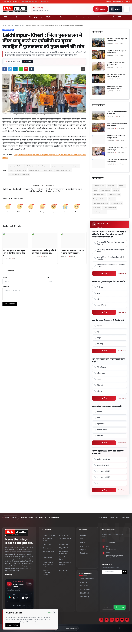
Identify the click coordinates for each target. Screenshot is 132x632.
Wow (76, 212)
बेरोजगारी (99, 412)
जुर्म (89, 17)
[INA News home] (14, 9)
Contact (127, 2)
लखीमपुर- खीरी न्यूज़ (19, 25)
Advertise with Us (118, 2)
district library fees (43, 166)
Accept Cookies (13, 625)
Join (124, 572)
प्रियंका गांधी (100, 385)
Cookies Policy (85, 590)
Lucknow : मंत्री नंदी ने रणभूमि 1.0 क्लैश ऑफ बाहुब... (117, 149)
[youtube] (122, 620)
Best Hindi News (48, 552)
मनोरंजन (68, 17)
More (119, 17)
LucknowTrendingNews (100, 203)
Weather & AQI (64, 544)
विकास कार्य (100, 436)
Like (8, 212)
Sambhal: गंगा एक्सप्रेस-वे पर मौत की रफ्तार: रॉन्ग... (116, 113)
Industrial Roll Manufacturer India (48, 565)
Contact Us (63, 570)
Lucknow (112, 199)
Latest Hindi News (98, 186)
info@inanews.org (111, 549)
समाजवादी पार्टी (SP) (103, 465)
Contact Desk (113, 517)
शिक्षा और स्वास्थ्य (102, 430)
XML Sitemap (84, 597)
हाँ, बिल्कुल (100, 287)
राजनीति (29, 17)
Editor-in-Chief (64, 535)
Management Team (47, 540)
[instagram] (112, 620)
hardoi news (111, 186)
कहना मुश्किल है (101, 305)
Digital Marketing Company (65, 564)
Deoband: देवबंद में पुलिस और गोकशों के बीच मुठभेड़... (116, 76)
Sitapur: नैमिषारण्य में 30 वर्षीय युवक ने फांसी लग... (116, 64)
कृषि (112, 17)
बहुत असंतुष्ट (100, 344)
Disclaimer (84, 586)
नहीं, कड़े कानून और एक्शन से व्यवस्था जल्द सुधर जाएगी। (110, 251)
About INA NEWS (49, 535)
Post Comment (10, 304)
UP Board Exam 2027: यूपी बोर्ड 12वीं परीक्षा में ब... (117, 40)
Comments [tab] (10, 271)
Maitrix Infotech (71, 628)
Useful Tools (47, 544)
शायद (98, 293)
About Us (108, 2)
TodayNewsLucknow (99, 199)
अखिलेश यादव (101, 373)
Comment (5, 286)
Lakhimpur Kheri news (16, 166)
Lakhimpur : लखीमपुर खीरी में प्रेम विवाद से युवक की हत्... (44, 251)
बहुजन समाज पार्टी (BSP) (104, 471)
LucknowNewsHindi (110, 208)
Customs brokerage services (46, 572)
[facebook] (101, 620)
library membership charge (17, 170)
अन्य (98, 483)
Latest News (125, 517)
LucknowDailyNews (114, 194)
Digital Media (64, 548)
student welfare (48, 170)
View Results (122, 273)
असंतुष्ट (99, 338)
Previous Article (37, 186)
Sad (65, 212)
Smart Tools (102, 517)
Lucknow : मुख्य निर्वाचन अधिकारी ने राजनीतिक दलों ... (117, 161)
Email (48, 278)
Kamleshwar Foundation (63, 552)
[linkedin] (117, 620)
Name (4, 278)
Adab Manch (47, 557)
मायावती (99, 379)
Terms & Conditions (87, 579)
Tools (6, 17)
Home (4, 25)
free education (74, 166)
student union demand (59, 166)
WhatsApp (121, 607)
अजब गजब (105, 17)
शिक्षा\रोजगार (50, 17)
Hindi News (96, 208)
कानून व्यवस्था (100, 424)
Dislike (19, 212)
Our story (9, 575)
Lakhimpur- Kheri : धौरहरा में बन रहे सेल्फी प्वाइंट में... (72, 251)
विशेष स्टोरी (96, 17)
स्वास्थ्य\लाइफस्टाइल (79, 17)
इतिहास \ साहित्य (38, 17)
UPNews (116, 190)
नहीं (98, 299)
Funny (42, 212)
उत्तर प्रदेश (15, 17)
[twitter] (106, 620)
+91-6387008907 (111, 543)
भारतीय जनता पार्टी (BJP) (104, 459)
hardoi (95, 190)
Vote (105, 273)
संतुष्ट (98, 332)
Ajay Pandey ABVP (34, 170)
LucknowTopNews (98, 194)
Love (30, 212)
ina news (121, 186)
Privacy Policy (84, 582)
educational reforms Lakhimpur (19, 174)
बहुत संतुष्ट (99, 326)
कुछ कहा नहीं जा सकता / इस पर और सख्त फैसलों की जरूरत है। (111, 266)
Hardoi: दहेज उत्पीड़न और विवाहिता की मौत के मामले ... (115, 88)
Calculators (47, 548)
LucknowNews (105, 190)
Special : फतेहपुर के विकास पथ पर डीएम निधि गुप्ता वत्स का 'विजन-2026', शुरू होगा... (64, 190)
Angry (53, 212)
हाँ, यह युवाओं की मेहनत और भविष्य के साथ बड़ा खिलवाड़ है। (110, 243)
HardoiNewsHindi (116, 203)
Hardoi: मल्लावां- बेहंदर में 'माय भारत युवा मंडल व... (116, 137)
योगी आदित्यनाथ (101, 367)
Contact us (107, 607)
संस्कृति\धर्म (60, 17)
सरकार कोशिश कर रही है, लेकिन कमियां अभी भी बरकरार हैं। (110, 258)
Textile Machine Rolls (64, 558)
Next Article (50, 186)
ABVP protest (30, 166)
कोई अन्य (99, 391)
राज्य (22, 17)
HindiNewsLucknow (99, 212)
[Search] (127, 9)
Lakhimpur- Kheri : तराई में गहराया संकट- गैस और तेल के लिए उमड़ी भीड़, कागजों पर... (23, 190)
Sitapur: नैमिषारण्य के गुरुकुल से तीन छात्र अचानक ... (116, 52)
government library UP (63, 170)
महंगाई (98, 418)
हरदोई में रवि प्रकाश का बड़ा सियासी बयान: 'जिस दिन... (117, 125)
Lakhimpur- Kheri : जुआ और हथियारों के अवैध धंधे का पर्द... (14, 253)
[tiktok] (127, 620)
